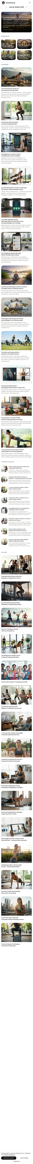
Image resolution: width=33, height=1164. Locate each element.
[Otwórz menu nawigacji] (29, 2)
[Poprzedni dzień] (26, 7)
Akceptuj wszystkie (9, 1158)
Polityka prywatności (9, 1154)
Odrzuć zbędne (24, 1158)
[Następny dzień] (6, 7)
